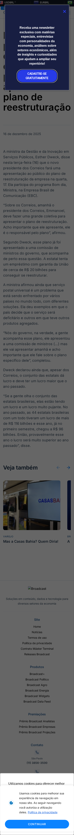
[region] (37, 808)
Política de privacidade (42, 812)
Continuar (37, 824)
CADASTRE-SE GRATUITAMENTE (37, 76)
